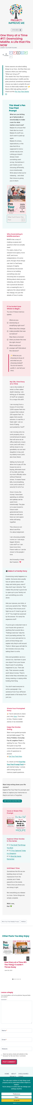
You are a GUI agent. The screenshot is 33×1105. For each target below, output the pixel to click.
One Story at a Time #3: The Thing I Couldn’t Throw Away (15, 964)
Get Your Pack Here (15, 756)
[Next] (27, 958)
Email (4, 1040)
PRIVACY (13, 1076)
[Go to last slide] (5, 958)
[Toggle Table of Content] (22, 220)
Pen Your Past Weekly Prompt (10, 921)
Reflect (23, 921)
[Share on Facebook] (11, 52)
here (15, 716)
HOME (7, 1074)
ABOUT (13, 1074)
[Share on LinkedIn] (22, 52)
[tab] (12, 979)
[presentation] (16, 949)
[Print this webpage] (11, 56)
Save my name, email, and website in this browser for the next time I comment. (15, 1055)
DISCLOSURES (23, 1074)
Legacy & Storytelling (8, 48)
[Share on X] (18, 52)
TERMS (20, 1076)
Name (4, 1030)
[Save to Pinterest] (14, 52)
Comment (4, 999)
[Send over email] (26, 52)
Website (4, 1049)
